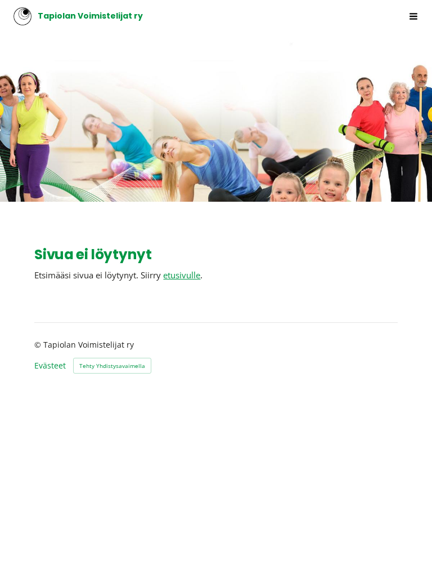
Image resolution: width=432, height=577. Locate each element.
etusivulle (181, 275)
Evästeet (50, 366)
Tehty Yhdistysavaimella (112, 366)
